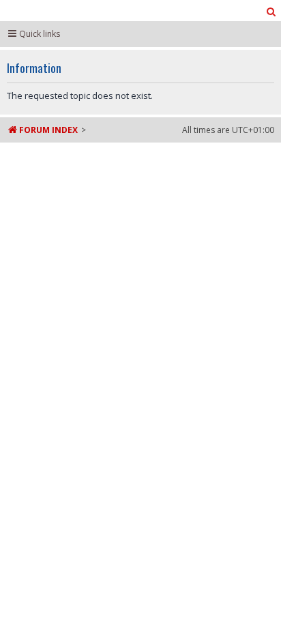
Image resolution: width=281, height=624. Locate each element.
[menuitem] (271, 11)
